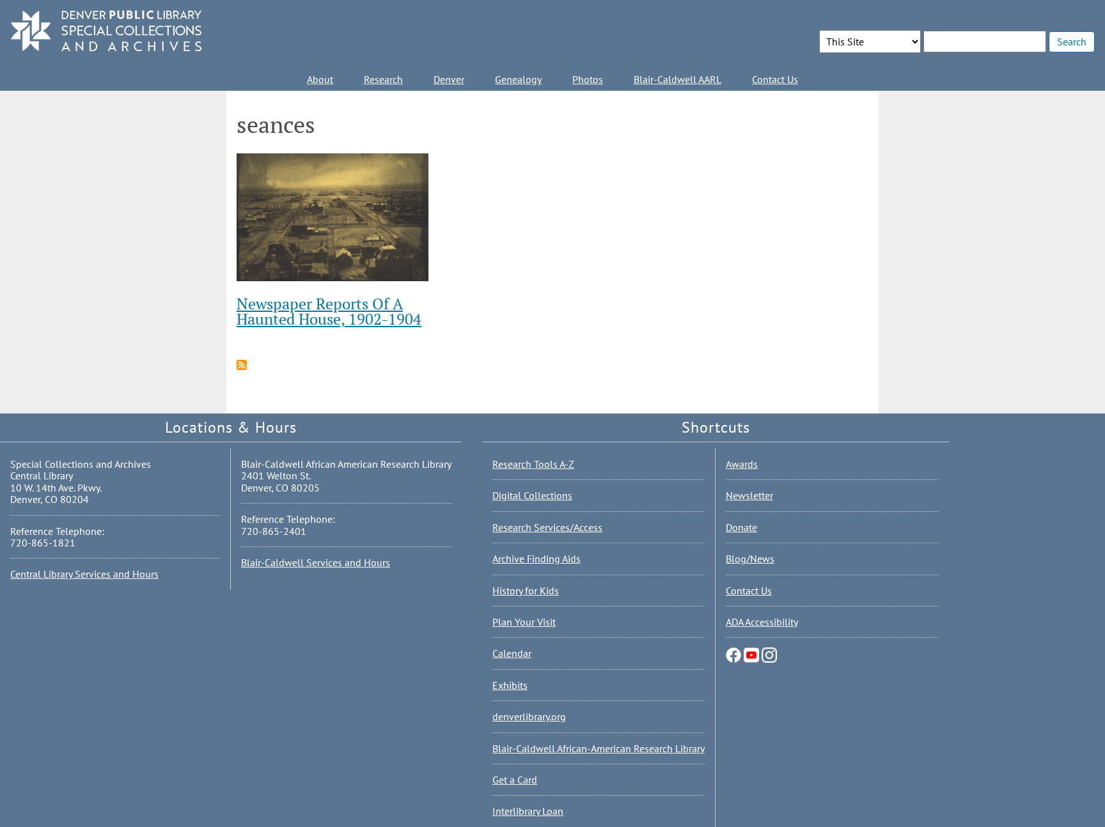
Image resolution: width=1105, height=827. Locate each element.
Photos (587, 79)
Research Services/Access (547, 527)
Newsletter (749, 495)
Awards (742, 464)
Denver (449, 79)
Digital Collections (532, 495)
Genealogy (518, 79)
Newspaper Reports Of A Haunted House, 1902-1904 (329, 311)
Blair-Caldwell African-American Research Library (598, 748)
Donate (741, 527)
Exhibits (510, 685)
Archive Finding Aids (536, 558)
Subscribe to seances (242, 365)
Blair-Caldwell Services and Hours (315, 562)
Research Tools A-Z (533, 464)
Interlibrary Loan (527, 811)
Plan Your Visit (524, 621)
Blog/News (750, 558)
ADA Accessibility (762, 621)
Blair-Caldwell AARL (677, 79)
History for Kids (525, 590)
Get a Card (514, 779)
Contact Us (775, 79)
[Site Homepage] (106, 31)
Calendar (511, 653)
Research (383, 79)
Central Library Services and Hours (84, 574)
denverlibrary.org (529, 716)
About (320, 79)
